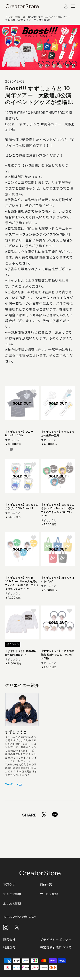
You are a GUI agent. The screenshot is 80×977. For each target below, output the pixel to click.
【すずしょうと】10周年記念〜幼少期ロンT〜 (21, 653)
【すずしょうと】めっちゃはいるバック (57, 579)
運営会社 (9, 939)
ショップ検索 (12, 894)
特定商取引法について (56, 947)
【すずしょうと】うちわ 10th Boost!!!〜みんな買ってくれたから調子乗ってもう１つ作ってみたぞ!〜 (21, 583)
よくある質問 (12, 903)
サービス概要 (49, 894)
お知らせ (9, 884)
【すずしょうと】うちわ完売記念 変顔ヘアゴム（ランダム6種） (57, 654)
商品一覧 (46, 884)
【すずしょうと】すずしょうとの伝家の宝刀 (57, 433)
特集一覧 (20, 17)
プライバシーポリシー (56, 939)
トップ (9, 17)
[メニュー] (73, 6)
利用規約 (9, 947)
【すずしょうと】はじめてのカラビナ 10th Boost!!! (21, 506)
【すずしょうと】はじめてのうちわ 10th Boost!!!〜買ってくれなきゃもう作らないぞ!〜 (57, 510)
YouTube (11, 784)
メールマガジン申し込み (19, 917)
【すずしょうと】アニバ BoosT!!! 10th (19, 433)
